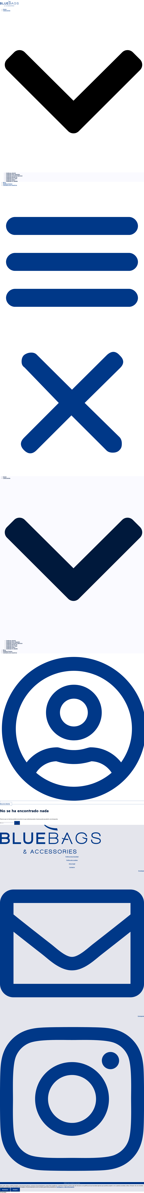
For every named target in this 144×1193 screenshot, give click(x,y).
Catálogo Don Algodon (13, 174)
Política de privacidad (72, 856)
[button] (72, 331)
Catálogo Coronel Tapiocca (14, 176)
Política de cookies (72, 860)
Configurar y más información (65, 1187)
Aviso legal (72, 864)
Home (5, 9)
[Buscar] (17, 823)
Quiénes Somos (7, 184)
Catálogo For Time (11, 178)
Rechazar (5, 1189)
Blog (4, 182)
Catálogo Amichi (11, 173)
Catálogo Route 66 (11, 177)
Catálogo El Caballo (12, 181)
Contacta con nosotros (10, 185)
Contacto (72, 867)
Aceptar (15, 1189)
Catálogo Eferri (10, 180)
